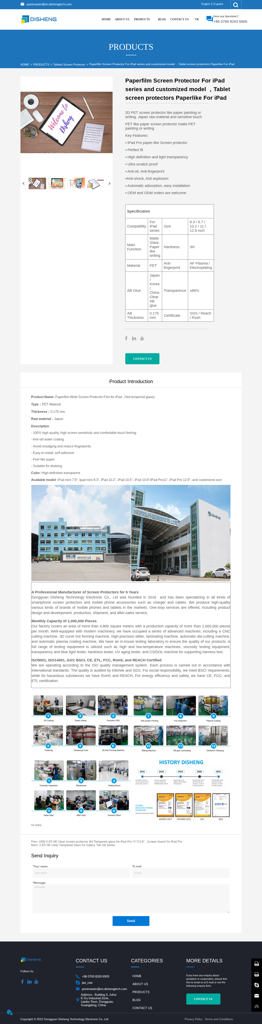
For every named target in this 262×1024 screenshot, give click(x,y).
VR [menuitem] (197, 19)
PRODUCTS (41, 64)
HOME (24, 64)
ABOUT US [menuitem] (122, 19)
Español (218, 4)
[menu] (151, 19)
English (205, 4)
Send (131, 921)
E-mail (210, 982)
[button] (142, 19)
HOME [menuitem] (106, 19)
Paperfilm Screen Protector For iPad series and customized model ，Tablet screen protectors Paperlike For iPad (162, 64)
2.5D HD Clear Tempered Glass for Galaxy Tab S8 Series (77, 845)
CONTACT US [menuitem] (179, 19)
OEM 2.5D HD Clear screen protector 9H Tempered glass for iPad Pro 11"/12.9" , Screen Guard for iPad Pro (110, 841)
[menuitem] (142, 19)
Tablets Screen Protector (69, 64)
